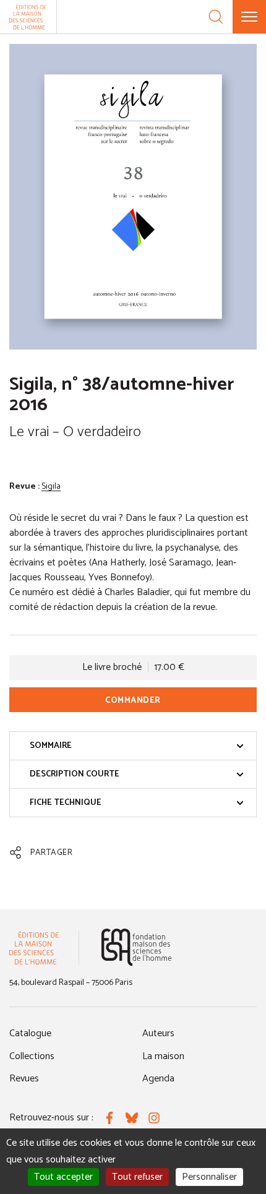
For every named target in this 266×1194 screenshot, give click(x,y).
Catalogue (30, 1033)
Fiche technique (65, 803)
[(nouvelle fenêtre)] (136, 947)
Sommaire (51, 746)
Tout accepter (63, 1177)
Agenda (158, 1078)
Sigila (51, 486)
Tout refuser (137, 1177)
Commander (133, 701)
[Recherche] (216, 16)
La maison (163, 1056)
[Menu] (249, 16)
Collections (31, 1056)
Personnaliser (209, 1177)
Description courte (74, 774)
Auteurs (158, 1033)
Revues (24, 1078)
